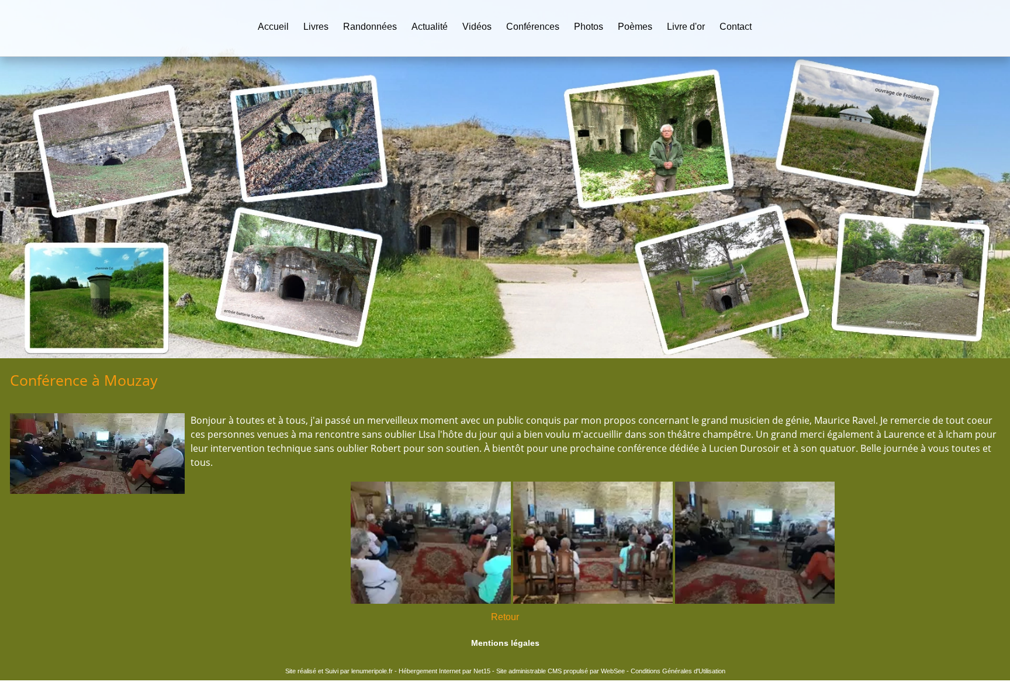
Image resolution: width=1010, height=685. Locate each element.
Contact (736, 27)
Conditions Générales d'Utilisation (678, 670)
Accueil (273, 27)
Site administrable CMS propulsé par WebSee (560, 670)
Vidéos (477, 27)
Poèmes (635, 27)
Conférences (532, 27)
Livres (315, 27)
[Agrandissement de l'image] (430, 600)
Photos (588, 27)
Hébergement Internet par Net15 (444, 670)
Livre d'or (686, 27)
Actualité (429, 27)
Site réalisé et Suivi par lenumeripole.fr (339, 670)
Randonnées (370, 27)
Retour (505, 617)
